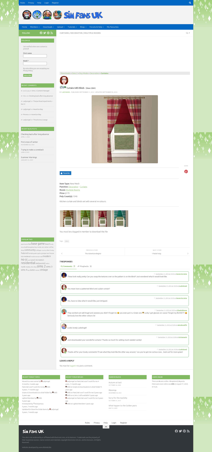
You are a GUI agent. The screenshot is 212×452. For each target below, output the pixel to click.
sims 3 (49, 266)
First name (27, 53)
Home (24, 27)
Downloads (47, 27)
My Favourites (113, 27)
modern (47, 256)
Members (34, 27)
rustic (23, 267)
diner (48, 250)
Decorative (76, 33)
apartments (24, 244)
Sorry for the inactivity (118, 398)
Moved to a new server (30, 381)
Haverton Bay (38, 109)
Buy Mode (83, 73)
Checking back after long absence (41, 96)
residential (28, 263)
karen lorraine (182, 274)
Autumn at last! (115, 382)
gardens (35, 253)
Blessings (112, 390)
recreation (39, 260)
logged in (73, 366)
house (52, 253)
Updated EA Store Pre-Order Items (34, 409)
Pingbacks (85, 266)
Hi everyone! (26, 404)
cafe (42, 247)
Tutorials (71, 27)
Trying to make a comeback (32, 150)
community (30, 250)
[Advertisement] (125, 55)
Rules (22, 3)
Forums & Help (96, 27)
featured (24, 253)
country (44, 250)
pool (33, 260)
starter (32, 270)
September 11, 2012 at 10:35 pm (166, 310)
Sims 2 (74, 73)
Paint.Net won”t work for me (32, 387)
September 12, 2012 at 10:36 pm (169, 349)
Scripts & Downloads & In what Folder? (36, 392)
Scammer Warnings (29, 157)
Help (39, 3)
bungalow (31, 247)
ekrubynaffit (182, 325)
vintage (44, 269)
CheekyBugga (182, 310)
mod (41, 256)
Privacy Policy (28, 71)
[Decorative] (63, 88)
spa (28, 270)
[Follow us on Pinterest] (48, 33)
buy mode (38, 247)
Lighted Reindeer (28, 398)
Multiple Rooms (92, 33)
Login (46, 3)
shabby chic (29, 267)
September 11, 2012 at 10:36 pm (168, 337)
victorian (37, 270)
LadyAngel (66, 92)
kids (22, 256)
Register (55, 3)
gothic (39, 253)
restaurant (40, 263)
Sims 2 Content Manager (40, 91)
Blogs (82, 27)
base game (38, 243)
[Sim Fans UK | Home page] (63, 15)
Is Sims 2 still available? (81, 395)
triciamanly (183, 337)
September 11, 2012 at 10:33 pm (166, 274)
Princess (26, 114)
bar (29, 244)
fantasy (52, 250)
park (29, 260)
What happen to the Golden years (123, 406)
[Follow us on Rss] (51, 33)
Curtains (64, 33)
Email (26, 61)
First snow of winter (29, 142)
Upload (60, 27)
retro (66, 241)
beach (47, 244)
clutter (46, 247)
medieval (27, 256)
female (30, 253)
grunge (43, 253)
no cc (24, 259)
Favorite (66, 173)
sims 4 (24, 270)
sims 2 (41, 266)
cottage (38, 250)
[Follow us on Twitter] (44, 33)
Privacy (31, 3)
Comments (69, 266)
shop (35, 267)
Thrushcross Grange (40, 120)
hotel (47, 253)
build (25, 247)
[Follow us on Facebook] (41, 33)
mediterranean (35, 256)
